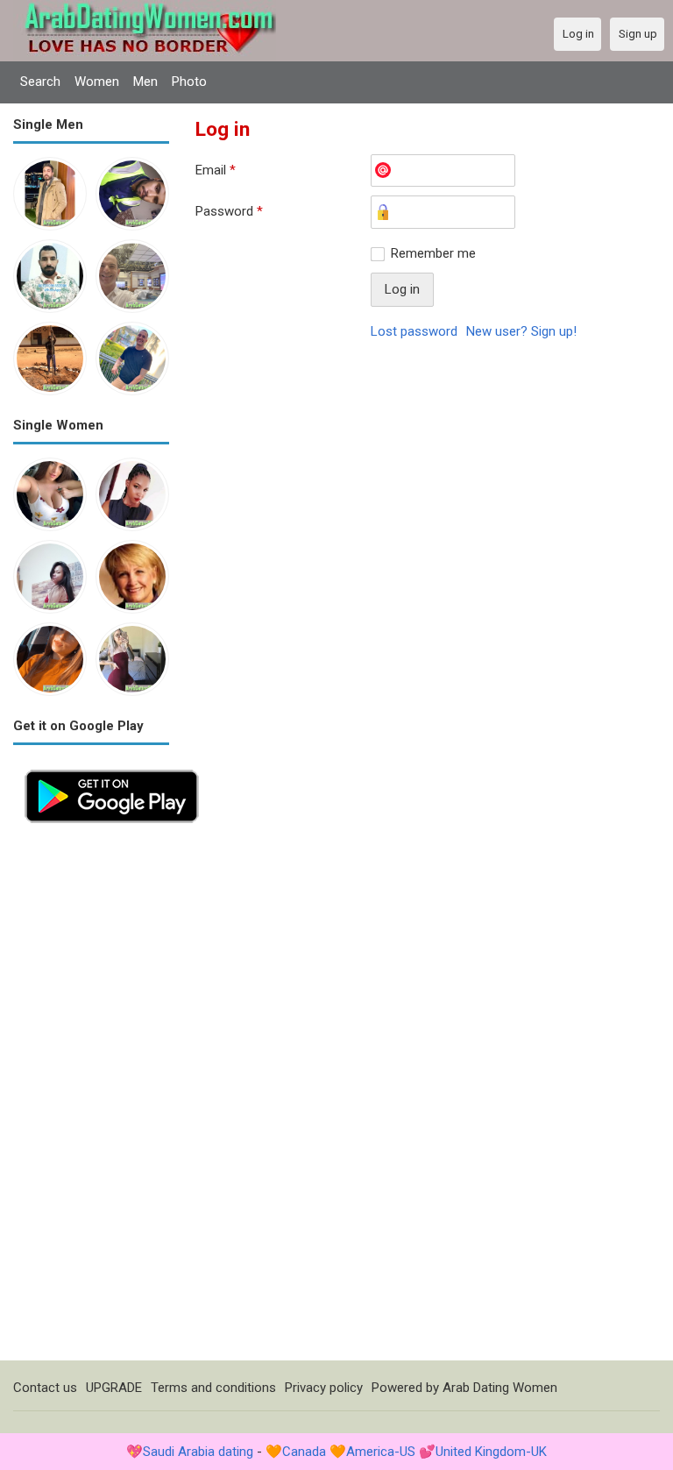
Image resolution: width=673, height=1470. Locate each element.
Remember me (433, 253)
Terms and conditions (213, 1387)
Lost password (414, 331)
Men (145, 81)
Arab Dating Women (500, 1387)
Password (229, 211)
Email (215, 170)
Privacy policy (324, 1387)
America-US (380, 1451)
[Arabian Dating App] (111, 768)
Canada (304, 1451)
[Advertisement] (91, 1097)
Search (40, 81)
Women (96, 81)
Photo (189, 81)
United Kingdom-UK (491, 1451)
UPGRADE (114, 1387)
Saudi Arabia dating (198, 1451)
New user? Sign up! (521, 331)
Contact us (45, 1387)
